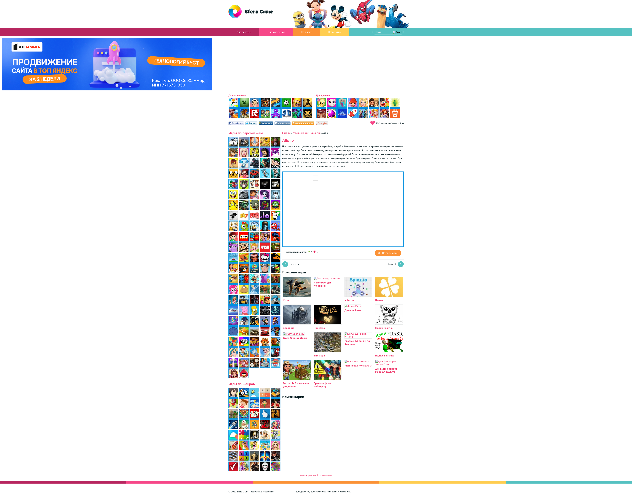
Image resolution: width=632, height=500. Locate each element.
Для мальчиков (276, 32)
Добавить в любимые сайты (390, 123)
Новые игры (334, 32)
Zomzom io (294, 264)
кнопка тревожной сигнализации (316, 475)
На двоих (306, 32)
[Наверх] (624, 492)
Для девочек (244, 32)
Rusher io (392, 264)
